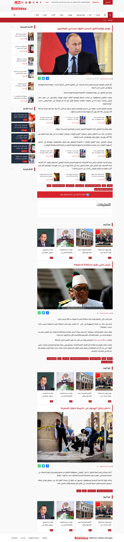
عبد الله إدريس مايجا (100, 339)
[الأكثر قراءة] (11, 169)
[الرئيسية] (105, 15)
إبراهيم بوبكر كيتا (52, 358)
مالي (59, 358)
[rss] (22, 2)
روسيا (49, 185)
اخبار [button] (90, 15)
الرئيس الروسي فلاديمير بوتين (93, 185)
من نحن (23, 537)
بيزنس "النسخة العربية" (105, 79)
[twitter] (43, 78)
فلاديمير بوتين (70, 185)
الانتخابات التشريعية (95, 358)
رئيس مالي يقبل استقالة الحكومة (79, 358)
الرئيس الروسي (79, 185)
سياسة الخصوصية (34, 537)
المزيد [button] (45, 15)
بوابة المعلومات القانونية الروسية (103, 189)
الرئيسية (110, 20)
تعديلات (110, 185)
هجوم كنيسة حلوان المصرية (105, 491)
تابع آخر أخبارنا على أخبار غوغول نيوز (73, 194)
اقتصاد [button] (98, 15)
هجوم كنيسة (91, 491)
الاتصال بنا (14, 537)
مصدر (103, 358)
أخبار (104, 20)
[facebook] (47, 78)
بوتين (104, 185)
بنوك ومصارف (80, 15)
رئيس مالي (65, 358)
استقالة (110, 358)
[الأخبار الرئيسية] (11, 27)
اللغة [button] (37, 15)
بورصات (70, 15)
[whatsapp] (39, 78)
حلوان (84, 491)
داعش (78, 491)
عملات (61, 15)
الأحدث (53, 15)
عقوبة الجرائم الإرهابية (58, 185)
